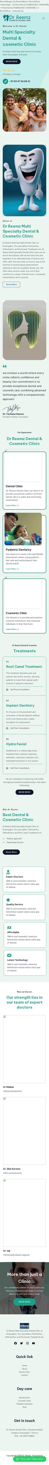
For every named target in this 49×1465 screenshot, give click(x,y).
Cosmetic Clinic (24, 1401)
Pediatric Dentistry (25, 1404)
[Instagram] (27, 1343)
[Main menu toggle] (43, 18)
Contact (24, 1375)
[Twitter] (21, 1343)
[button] (12, 61)
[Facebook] (15, 1343)
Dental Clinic (24, 1372)
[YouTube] (33, 1343)
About (24, 1369)
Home (24, 1365)
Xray (25, 1407)
